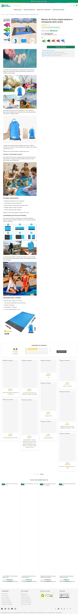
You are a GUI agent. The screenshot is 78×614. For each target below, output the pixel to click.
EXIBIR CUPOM (39, 317)
